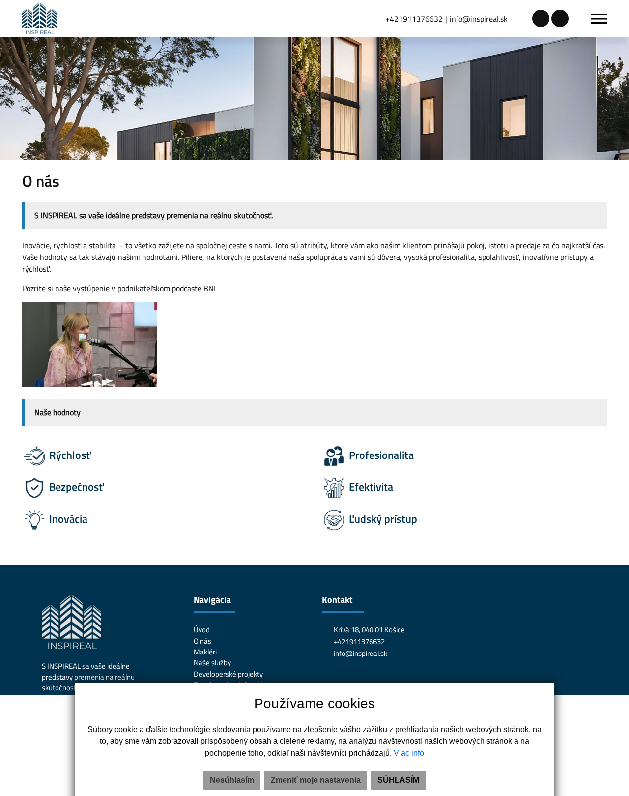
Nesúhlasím (232, 780)
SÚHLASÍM (398, 780)
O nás (202, 641)
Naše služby (212, 662)
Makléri (205, 651)
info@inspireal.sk (479, 19)
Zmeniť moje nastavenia (316, 780)
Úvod (202, 629)
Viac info (409, 753)
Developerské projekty (228, 674)
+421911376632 (414, 19)
